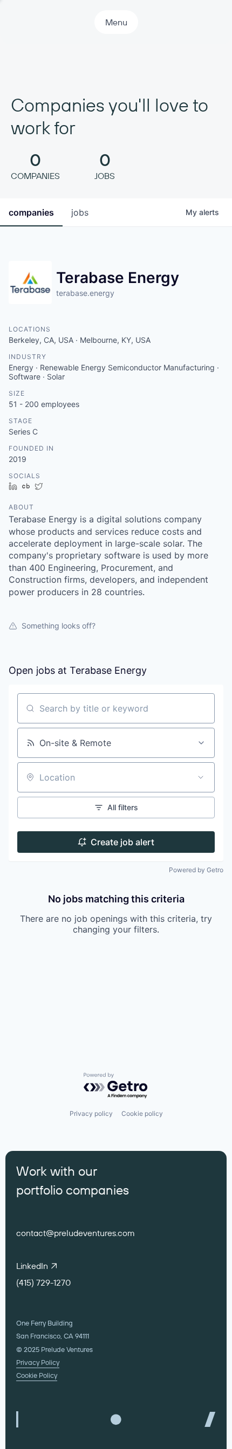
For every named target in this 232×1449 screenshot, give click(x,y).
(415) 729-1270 (43, 1282)
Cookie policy (142, 1113)
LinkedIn (32, 1265)
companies (31, 212)
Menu (116, 22)
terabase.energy (85, 293)
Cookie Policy (36, 1375)
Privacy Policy (37, 1362)
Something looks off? (58, 625)
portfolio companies (72, 1190)
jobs (79, 212)
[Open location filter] (201, 777)
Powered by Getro (196, 870)
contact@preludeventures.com (75, 1232)
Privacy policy (91, 1113)
